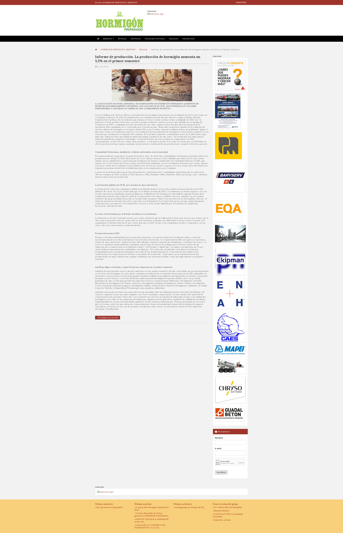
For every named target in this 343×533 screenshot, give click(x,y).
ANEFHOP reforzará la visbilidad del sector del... (151, 520)
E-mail (218, 448)
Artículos (136, 39)
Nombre (219, 438)
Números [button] (107, 39)
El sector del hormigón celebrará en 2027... (151, 508)
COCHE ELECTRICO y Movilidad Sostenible (228, 515)
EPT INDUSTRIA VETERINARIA (228, 507)
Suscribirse (221, 472)
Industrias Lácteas (222, 520)
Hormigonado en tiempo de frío (189, 507)
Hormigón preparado (108, 317)
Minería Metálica (221, 510)
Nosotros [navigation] (241, 2)
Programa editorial (155, 39)
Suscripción (188, 39)
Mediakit (173, 39)
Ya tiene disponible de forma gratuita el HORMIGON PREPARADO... (151, 514)
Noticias (122, 39)
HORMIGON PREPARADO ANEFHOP (118, 49)
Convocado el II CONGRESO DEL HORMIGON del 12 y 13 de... (150, 526)
